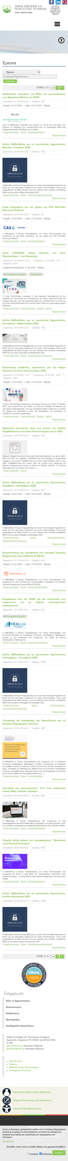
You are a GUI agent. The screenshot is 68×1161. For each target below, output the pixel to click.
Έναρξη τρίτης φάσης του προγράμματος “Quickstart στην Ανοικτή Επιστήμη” (34, 842)
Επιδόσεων (47, 1154)
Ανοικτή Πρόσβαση (58, 705)
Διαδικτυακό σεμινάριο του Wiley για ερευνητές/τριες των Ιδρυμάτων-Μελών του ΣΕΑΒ (34, 96)
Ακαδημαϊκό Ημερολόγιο (20, 1025)
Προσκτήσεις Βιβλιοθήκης (37, 587)
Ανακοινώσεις (13, 1007)
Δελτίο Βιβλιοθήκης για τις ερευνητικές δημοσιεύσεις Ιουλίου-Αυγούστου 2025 (34, 895)
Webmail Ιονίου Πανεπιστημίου (24, 1067)
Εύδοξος (13, 1064)
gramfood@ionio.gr (16, 1049)
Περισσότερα (59, 135)
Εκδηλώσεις (12, 1013)
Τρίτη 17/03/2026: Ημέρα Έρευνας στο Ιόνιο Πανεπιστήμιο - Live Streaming (34, 254)
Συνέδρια (40, 308)
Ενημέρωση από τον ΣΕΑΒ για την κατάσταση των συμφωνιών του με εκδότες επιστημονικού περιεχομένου (34, 602)
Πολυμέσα (36, 274)
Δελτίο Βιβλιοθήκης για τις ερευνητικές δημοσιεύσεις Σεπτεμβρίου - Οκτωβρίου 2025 (34, 656)
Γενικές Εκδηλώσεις (28, 308)
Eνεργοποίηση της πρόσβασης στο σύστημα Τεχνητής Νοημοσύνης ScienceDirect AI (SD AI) (34, 554)
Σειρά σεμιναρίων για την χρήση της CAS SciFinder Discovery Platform (34, 209)
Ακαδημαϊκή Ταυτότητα (20, 1070)
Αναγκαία (34, 1154)
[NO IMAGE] (14, 447)
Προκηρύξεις (13, 1019)
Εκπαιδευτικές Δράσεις (36, 132)
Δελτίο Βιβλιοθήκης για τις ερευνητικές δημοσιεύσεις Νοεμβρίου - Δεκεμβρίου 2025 (34, 484)
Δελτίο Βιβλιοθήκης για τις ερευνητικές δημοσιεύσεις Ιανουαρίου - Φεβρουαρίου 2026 (34, 322)
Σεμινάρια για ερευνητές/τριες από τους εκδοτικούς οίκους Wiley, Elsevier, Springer (34, 790)
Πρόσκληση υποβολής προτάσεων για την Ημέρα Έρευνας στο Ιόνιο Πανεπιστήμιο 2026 (34, 369)
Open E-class (15, 1061)
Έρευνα (23, 132)
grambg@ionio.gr (15, 1046)
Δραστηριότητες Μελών (56, 538)
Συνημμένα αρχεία (15, 274)
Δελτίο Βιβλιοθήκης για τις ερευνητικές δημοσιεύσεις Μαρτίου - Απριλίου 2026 (34, 146)
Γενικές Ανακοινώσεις (11, 132)
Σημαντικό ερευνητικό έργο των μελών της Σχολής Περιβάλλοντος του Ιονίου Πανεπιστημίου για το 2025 (34, 430)
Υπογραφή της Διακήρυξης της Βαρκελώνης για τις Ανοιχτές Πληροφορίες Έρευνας (34, 722)
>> (62, 87)
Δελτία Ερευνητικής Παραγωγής (40, 195)
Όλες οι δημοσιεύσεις (18, 1000)
